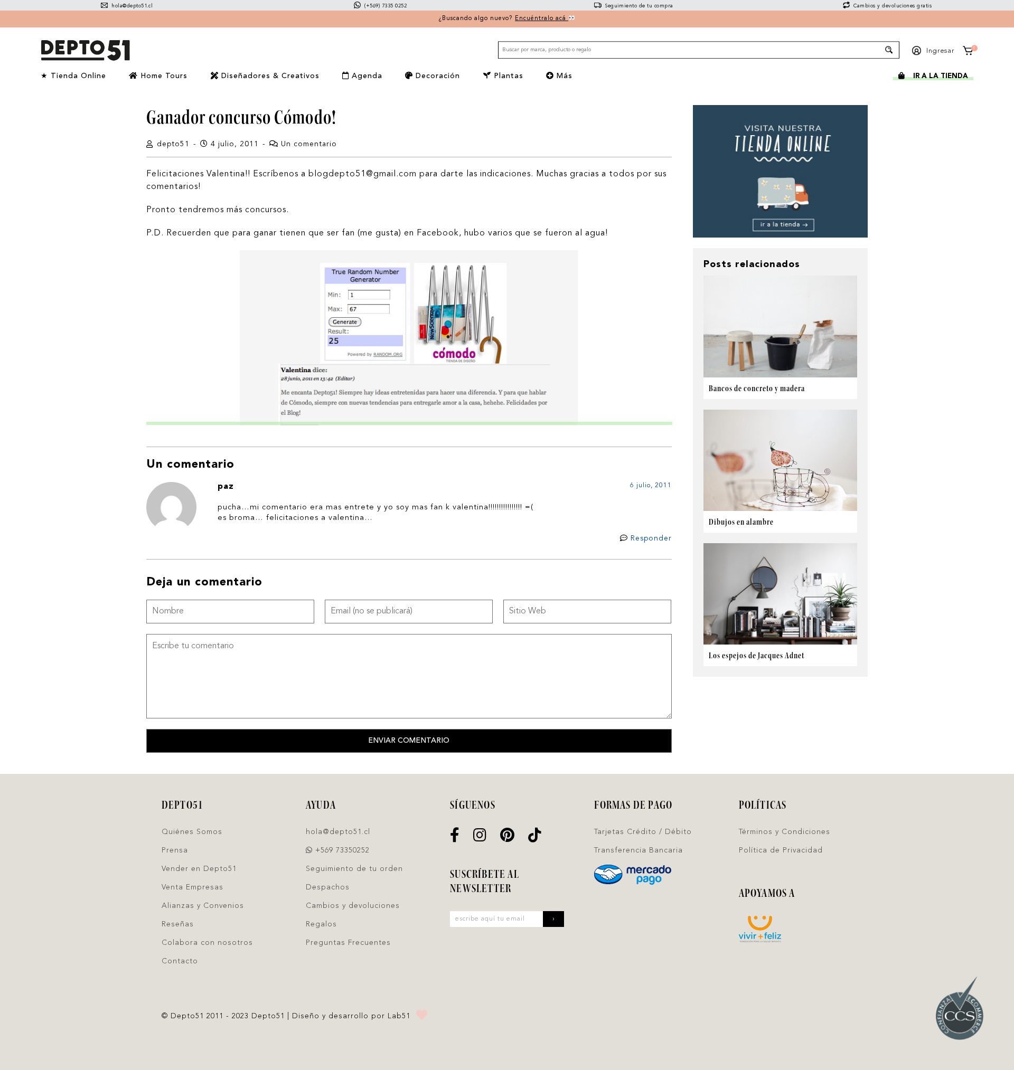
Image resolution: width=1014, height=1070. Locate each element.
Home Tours (162, 76)
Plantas (507, 76)
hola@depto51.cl (131, 6)
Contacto (180, 961)
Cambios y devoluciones (353, 906)
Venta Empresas (192, 887)
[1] (967, 52)
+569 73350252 (341, 850)
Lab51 (399, 1016)
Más (563, 76)
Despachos (328, 887)
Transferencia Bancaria (638, 850)
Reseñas (178, 924)
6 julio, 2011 (651, 485)
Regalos (321, 924)
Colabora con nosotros (207, 942)
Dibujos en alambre (741, 521)
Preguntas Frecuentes (348, 942)
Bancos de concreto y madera (757, 388)
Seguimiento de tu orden (354, 869)
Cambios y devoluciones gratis (892, 6)
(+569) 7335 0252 (385, 6)
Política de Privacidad (781, 850)
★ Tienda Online (73, 76)
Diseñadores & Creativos (269, 76)
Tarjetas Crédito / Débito (643, 832)
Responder (651, 538)
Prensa (175, 850)
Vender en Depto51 (199, 869)
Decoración (436, 76)
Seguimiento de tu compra (638, 6)
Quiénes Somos (192, 832)
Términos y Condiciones (784, 832)
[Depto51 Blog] (85, 50)
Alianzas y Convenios (203, 906)
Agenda (365, 76)
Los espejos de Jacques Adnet (756, 655)
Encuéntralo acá (541, 19)
